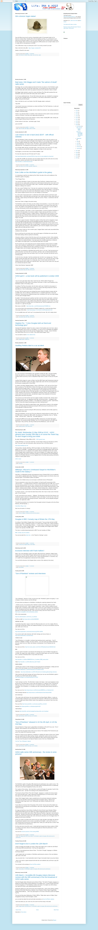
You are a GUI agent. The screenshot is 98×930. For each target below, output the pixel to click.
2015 (77, 112)
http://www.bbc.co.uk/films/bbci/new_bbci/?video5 (29, 661)
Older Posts (56, 909)
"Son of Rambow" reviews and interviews (30, 573)
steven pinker (30, 836)
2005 (77, 154)
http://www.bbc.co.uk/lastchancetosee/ (23, 161)
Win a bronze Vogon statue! (25, 16)
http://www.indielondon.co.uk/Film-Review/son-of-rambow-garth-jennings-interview (39, 671)
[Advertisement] (37, 67)
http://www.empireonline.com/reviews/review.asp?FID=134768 (29, 631)
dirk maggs (27, 128)
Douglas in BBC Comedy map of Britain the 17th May (35, 519)
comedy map (21, 544)
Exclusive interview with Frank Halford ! (29, 551)
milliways (23, 513)
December (79, 126)
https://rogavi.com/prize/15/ (35, 48)
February (79, 146)
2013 (77, 115)
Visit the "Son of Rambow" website (23, 741)
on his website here (31, 334)
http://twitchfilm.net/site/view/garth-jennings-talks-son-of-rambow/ (34, 711)
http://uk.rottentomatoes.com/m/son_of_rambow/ (26, 616)
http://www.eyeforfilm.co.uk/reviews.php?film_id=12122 (34, 704)
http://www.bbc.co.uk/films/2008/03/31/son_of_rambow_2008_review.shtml (31, 659)
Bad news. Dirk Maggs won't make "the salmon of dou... (80, 134)
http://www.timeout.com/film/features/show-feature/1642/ (39, 692)
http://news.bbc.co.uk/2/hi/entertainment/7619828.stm (38, 306)
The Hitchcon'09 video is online (70, 24)
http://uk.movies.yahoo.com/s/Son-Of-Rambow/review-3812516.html (40, 647)
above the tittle (21, 128)
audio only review (74, 20)
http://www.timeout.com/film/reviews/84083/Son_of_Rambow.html (39, 690)
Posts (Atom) (23, 912)
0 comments (31, 53)
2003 (77, 157)
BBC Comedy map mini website (22, 532)
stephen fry (35, 166)
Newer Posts (18, 909)
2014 (77, 114)
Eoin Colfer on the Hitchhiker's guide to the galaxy (33, 172)
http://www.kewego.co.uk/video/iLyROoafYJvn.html (26, 677)
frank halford (32, 544)
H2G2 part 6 (32, 269)
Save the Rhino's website (48, 899)
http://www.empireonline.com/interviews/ (24, 635)
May (78, 141)
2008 (77, 124)
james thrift (25, 836)
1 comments (31, 424)
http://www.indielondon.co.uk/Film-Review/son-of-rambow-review (29, 669)
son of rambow (34, 715)
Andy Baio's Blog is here (20, 506)
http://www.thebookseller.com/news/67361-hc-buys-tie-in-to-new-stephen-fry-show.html (34, 156)
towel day (20, 463)
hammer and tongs (27, 745)
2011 (77, 119)
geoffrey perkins (22, 426)
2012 (77, 117)
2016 (77, 110)
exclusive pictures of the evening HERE (30, 831)
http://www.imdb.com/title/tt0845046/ (31, 619)
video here (28, 535)
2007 (77, 150)
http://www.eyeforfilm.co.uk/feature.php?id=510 (30, 706)
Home (37, 909)
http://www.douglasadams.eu (69, 16)
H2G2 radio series (28, 426)
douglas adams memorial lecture (25, 906)
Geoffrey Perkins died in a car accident (29, 345)
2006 (77, 152)
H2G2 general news (40, 439)
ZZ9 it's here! (18, 458)
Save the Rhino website (35, 864)
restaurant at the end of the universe (32, 513)
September (79, 138)
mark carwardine (29, 166)
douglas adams (21, 339)
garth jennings (21, 715)
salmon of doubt (32, 128)
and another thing (22, 269)
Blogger (54, 920)
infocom (20, 513)
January (78, 148)
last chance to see (22, 166)
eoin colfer (27, 269)
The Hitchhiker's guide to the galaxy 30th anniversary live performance (37, 868)
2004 (77, 156)
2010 (77, 121)
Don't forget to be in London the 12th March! (31, 844)
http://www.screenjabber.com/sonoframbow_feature (26, 611)
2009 (77, 122)
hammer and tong (27, 715)
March (78, 144)
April (78, 143)
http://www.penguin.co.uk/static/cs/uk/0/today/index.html (39, 310)
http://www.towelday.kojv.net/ (21, 445)
